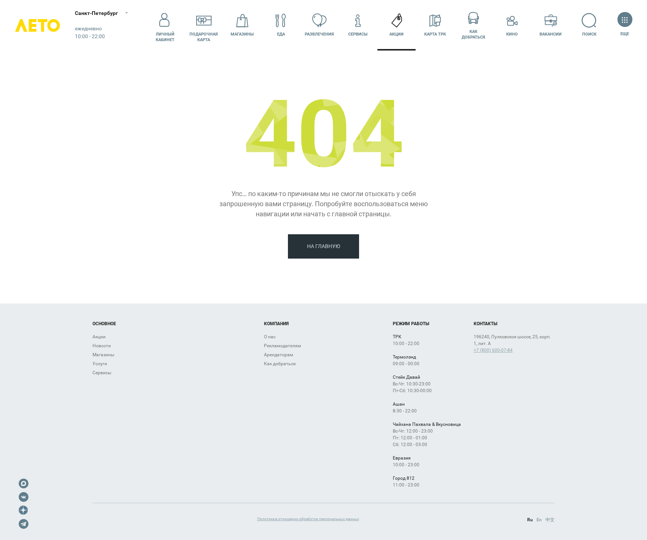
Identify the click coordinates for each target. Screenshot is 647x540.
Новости (101, 345)
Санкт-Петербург (96, 13)
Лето (37, 25)
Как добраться (473, 34)
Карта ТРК (435, 34)
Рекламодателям (282, 345)
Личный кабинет (165, 37)
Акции (396, 34)
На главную (323, 246)
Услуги (99, 363)
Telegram (23, 524)
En (539, 519)
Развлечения (319, 34)
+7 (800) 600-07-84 (493, 350)
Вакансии (551, 34)
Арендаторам (278, 354)
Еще (625, 33)
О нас (270, 336)
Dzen (23, 510)
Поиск (589, 34)
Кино (512, 34)
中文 (550, 519)
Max (23, 483)
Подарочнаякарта (203, 37)
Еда (281, 34)
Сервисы (358, 34)
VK (23, 497)
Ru (530, 519)
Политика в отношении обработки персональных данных (308, 519)
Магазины (242, 34)
